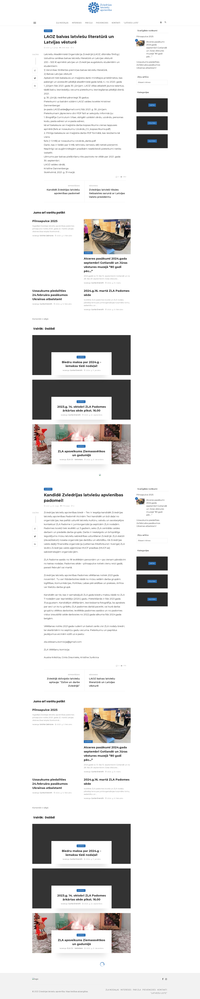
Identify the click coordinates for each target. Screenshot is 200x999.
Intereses (77, 23)
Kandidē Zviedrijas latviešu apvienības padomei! (63, 191)
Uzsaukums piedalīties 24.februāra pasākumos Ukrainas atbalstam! (50, 295)
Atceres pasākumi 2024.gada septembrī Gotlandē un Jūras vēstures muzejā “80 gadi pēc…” (105, 265)
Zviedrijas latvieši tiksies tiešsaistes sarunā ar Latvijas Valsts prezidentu (107, 193)
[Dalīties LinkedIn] (35, 86)
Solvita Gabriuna (46, 236)
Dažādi (48, 31)
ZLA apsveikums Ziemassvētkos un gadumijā (81, 453)
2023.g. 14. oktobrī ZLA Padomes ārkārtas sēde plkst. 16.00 (81, 408)
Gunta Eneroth (97, 283)
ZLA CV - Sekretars (75, 459)
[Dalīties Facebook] (35, 71)
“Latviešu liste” (131, 23)
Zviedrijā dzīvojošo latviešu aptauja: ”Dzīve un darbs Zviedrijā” (63, 682)
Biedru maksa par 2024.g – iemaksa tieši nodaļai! (81, 364)
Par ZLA (88, 23)
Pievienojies (102, 23)
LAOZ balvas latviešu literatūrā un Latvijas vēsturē (102, 682)
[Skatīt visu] (152, 105)
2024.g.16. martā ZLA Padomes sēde (106, 293)
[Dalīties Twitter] (35, 78)
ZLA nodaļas (62, 23)
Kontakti (116, 23)
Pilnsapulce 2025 (44, 221)
